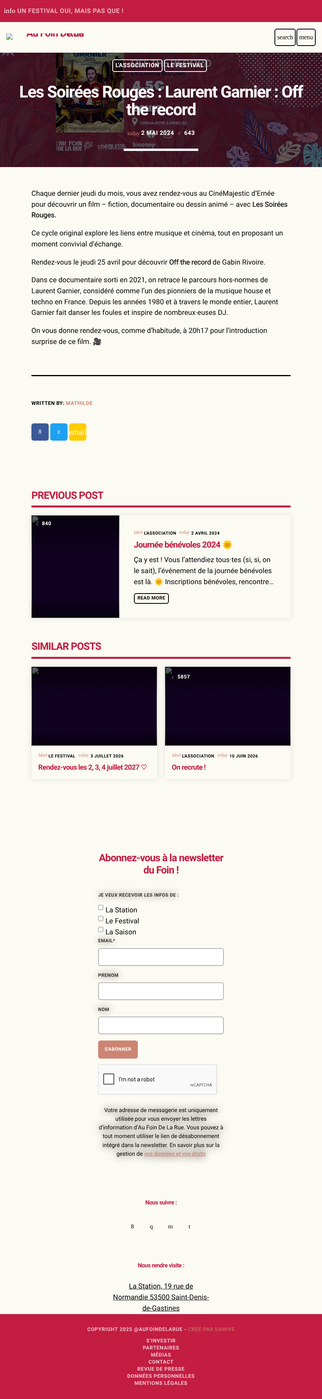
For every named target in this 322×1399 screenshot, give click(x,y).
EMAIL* (106, 941)
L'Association (137, 65)
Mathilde (79, 403)
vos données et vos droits (175, 1154)
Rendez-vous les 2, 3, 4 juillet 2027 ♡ (92, 767)
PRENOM (108, 975)
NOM (104, 1009)
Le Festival (185, 65)
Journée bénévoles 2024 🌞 (183, 545)
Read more (151, 598)
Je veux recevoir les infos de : (138, 895)
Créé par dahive (211, 1329)
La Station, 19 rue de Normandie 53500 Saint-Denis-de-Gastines (161, 1297)
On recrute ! (189, 767)
